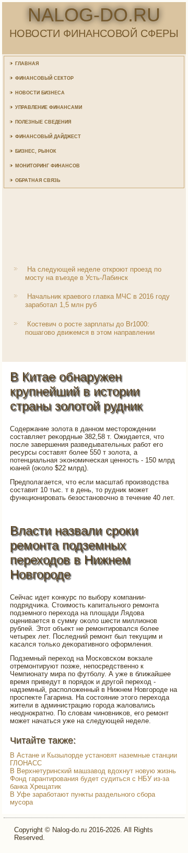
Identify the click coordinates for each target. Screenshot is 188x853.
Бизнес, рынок (35, 151)
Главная (27, 63)
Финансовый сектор (44, 78)
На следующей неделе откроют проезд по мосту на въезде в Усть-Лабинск (93, 273)
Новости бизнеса (40, 92)
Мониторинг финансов (47, 165)
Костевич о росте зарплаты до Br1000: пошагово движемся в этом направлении (90, 328)
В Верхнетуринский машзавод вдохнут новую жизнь (93, 771)
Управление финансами (48, 107)
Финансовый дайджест (48, 136)
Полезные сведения (43, 122)
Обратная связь (37, 180)
